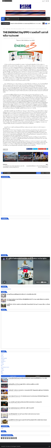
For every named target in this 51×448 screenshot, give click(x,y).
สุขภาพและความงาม (5, 367)
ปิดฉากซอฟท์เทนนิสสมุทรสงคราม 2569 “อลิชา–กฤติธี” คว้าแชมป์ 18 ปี (21, 408)
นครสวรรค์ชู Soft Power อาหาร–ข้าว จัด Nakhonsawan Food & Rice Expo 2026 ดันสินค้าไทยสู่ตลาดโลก (28, 396)
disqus (42, 172)
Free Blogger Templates (15, 446)
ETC (2, 428)
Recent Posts (13, 376)
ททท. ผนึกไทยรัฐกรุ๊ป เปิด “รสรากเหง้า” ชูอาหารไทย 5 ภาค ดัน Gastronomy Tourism (24, 414)
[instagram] (48, 1)
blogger (38, 172)
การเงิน (2, 364)
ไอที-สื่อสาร (3, 361)
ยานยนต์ (2, 359)
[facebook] (44, 1)
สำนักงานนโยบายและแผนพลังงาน (16, 28)
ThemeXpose (8, 446)
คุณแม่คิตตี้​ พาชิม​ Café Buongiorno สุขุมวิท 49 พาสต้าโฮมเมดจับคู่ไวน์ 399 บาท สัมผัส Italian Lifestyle (27, 420)
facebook (47, 172)
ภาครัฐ (7, 28)
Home (4, 28)
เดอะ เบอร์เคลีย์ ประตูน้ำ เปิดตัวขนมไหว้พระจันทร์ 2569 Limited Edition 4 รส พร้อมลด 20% (25, 402)
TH (38, 23)
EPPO (23, 28)
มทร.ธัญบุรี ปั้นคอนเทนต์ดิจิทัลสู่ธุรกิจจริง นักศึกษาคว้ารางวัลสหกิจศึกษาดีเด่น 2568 (21, 294)
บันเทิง (2, 362)
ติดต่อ (2, 373)
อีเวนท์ (2, 356)
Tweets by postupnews (6, 289)
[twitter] (46, 1)
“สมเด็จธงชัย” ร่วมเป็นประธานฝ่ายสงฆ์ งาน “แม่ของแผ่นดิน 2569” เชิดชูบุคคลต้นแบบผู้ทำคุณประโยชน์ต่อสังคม (40, 158)
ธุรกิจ (2, 355)
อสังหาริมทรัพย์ (4, 358)
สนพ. (9, 28)
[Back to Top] (49, 446)
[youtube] (43, 1)
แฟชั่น (2, 368)
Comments (37, 376)
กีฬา (2, 365)
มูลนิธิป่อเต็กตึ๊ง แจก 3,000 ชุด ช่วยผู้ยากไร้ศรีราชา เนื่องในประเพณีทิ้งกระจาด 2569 (25, 158)
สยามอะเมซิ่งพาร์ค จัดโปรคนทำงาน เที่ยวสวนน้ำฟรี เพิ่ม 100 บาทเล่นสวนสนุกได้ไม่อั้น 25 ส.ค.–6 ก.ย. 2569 (10, 158)
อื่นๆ (2, 371)
